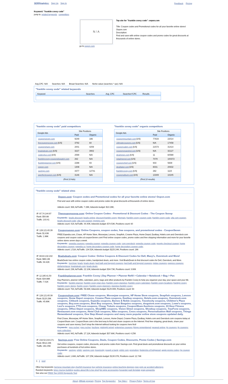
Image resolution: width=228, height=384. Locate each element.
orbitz (79, 350)
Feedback (178, 3)
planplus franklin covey (121, 286)
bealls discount (75, 218)
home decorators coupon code (100, 246)
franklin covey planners (99, 286)
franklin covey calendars (139, 283)
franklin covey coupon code (139, 218)
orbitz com (124, 350)
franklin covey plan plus (94, 283)
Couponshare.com (68, 295)
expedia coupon (92, 243)
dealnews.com (123, 155)
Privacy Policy (136, 381)
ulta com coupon (178, 218)
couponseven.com (46, 139)
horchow (73, 263)
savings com (88, 350)
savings (72, 350)
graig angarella (148, 370)
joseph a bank (111, 350)
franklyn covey (179, 283)
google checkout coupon (168, 243)
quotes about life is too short (86, 370)
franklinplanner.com (47, 163)
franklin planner (76, 283)
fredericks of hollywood (150, 350)
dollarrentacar (63, 266)
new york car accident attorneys (149, 367)
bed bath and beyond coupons (109, 263)
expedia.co (80, 246)
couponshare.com (46, 147)
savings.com (43, 171)
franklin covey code (161, 218)
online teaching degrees (123, 367)
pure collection (64, 330)
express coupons (175, 263)
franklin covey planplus (116, 283)
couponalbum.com (124, 175)
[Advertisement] (55, 40)
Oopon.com (64, 196)
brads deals (89, 263)
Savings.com (65, 340)
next (43, 361)
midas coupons (160, 263)
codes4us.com (44, 155)
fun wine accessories (109, 370)
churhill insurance (83, 367)
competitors (64, 14)
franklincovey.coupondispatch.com (53, 159)
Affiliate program (86, 381)
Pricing (189, 3)
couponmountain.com (126, 139)
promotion (134, 350)
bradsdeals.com (45, 151)
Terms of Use (149, 381)
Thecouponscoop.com (71, 213)
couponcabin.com (124, 147)
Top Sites (122, 381)
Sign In (63, 3)
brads (80, 263)
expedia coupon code (111, 243)
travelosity (99, 350)
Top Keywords (108, 381)
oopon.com (89, 46)
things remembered (142, 327)
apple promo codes (170, 350)
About (75, 381)
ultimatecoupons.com (126, 143)
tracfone (95, 327)
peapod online (158, 327)
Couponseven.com (69, 230)
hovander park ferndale (129, 370)
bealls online (89, 218)
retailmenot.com (123, 159)
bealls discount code (66, 221)
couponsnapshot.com (126, 151)
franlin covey (82, 286)
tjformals (122, 218)
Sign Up (54, 3)
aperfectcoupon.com (47, 175)
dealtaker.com (122, 167)
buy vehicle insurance (102, 367)
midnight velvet (107, 327)
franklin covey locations (161, 283)
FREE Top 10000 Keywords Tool (62, 373)
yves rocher (74, 327)
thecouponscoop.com (48, 143)
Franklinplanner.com (69, 275)
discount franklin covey (106, 218)
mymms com (98, 221)
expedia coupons (76, 243)
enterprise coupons (123, 327)
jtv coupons (171, 327)
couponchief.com (124, 163)
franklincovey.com (124, 171)
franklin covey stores (66, 286)
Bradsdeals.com (67, 256)
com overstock (128, 243)
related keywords (49, 14)
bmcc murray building (63, 370)
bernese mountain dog (64, 367)
